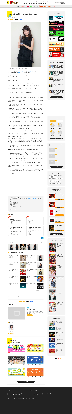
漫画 (34, 3)
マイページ (11, 398)
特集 (24, 3)
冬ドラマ (59, 183)
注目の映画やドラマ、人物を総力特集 (14, 342)
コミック (51, 1)
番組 (27, 3)
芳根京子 (19, 72)
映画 (34, 1)
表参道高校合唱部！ (31, 71)
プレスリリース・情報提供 (21, 398)
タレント (30, 3)
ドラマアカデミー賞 (22, 71)
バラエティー (30, 1)
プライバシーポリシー (28, 398)
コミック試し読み (39, 3)
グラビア (47, 1)
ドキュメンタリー (15, 394)
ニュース (21, 1)
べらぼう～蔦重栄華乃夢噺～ (53, 183)
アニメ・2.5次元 (41, 1)
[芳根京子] (11, 329)
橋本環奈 (59, 181)
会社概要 (8, 398)
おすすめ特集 (12, 341)
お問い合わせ (15, 398)
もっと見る (26, 381)
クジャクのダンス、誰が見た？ (53, 178)
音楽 (37, 1)
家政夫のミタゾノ (51, 181)
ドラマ (25, 1)
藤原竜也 (56, 181)
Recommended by (37, 290)
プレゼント (45, 3)
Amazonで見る (59, 199)
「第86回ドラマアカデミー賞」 (32, 198)
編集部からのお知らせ (34, 398)
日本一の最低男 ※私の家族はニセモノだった (55, 175)
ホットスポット (60, 178)
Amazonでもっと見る (56, 234)
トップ (21, 3)
